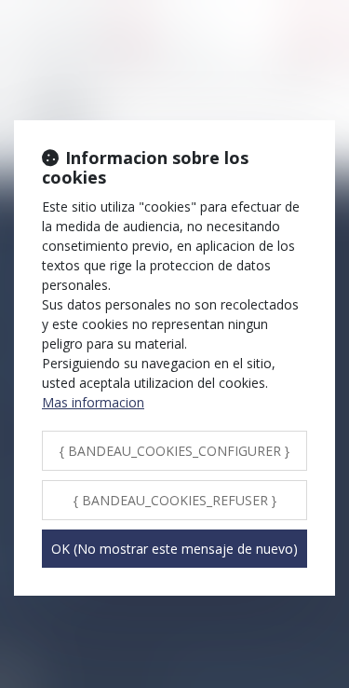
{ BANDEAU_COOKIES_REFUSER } (175, 500)
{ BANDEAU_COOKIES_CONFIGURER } (174, 451)
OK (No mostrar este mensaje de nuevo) (174, 548)
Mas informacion (93, 402)
